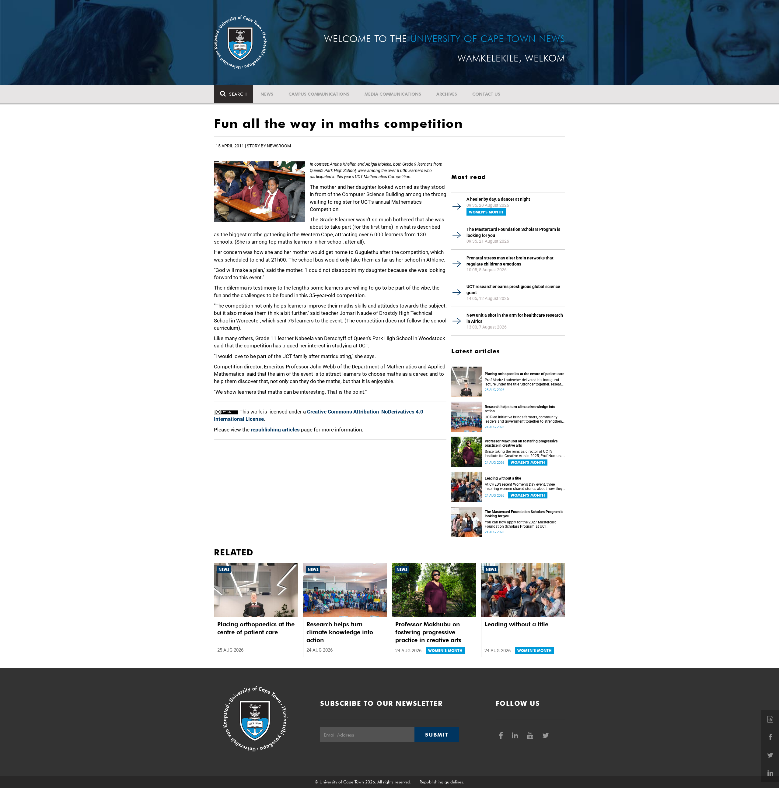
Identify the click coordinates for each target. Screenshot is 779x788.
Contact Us (486, 94)
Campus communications (318, 94)
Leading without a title (503, 478)
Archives (446, 94)
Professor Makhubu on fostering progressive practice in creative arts (521, 443)
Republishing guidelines (441, 781)
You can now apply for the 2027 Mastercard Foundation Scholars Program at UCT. (521, 524)
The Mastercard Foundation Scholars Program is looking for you (513, 232)
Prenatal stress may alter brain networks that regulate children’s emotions (510, 260)
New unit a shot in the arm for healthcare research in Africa (514, 318)
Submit (436, 735)
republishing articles (275, 430)
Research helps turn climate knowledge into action (520, 409)
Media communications (393, 94)
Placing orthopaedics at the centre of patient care (524, 374)
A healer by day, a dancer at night (498, 199)
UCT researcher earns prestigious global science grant (513, 289)
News (266, 94)
